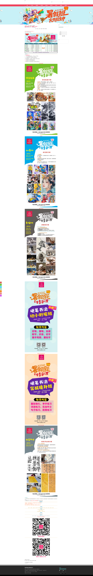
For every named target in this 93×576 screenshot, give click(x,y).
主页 (28, 25)
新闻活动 (46, 5)
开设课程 (42, 5)
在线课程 (61, 5)
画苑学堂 (51, 5)
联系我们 (66, 5)
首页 (27, 5)
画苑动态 (33, 25)
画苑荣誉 (37, 5)
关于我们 (32, 5)
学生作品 (56, 5)
